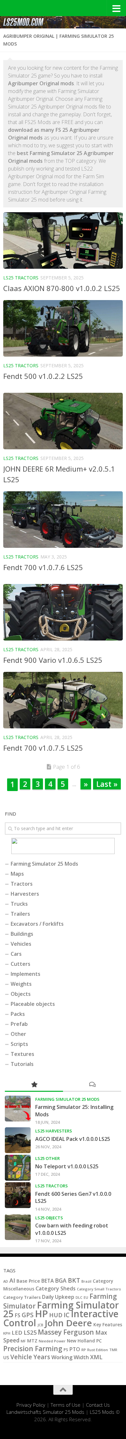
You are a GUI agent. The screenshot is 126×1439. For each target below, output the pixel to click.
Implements (25, 973)
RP (83, 1349)
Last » (107, 784)
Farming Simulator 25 (61, 1309)
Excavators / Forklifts (37, 923)
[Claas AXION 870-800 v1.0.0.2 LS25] (63, 240)
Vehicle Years (30, 1357)
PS (66, 1349)
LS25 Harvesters (53, 1131)
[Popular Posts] (34, 1085)
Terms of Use (65, 1405)
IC (66, 1315)
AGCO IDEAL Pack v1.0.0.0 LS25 (72, 1138)
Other (18, 1034)
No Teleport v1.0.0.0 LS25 (67, 1166)
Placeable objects (33, 1003)
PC (99, 1341)
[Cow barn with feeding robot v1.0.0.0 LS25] (18, 1227)
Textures (22, 1054)
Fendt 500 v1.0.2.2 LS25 (43, 376)
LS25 (30, 1332)
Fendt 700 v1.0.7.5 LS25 (43, 748)
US (6, 1357)
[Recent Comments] (92, 1085)
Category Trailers (22, 1297)
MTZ (32, 1341)
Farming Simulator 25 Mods (44, 863)
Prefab (19, 1023)
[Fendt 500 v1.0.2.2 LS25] (63, 328)
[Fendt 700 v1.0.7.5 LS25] (63, 700)
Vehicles (21, 943)
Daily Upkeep (58, 1296)
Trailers (20, 913)
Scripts (19, 1044)
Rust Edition (97, 1349)
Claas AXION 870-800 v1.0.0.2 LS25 (61, 288)
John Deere (68, 1323)
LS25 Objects (49, 1218)
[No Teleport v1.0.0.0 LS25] (18, 1168)
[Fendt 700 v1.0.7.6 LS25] (63, 519)
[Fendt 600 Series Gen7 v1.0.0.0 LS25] (18, 1195)
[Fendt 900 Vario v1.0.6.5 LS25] (63, 612)
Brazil (86, 1281)
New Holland (81, 1341)
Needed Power (52, 1341)
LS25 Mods (102, 1412)
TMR (113, 1349)
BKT (74, 1280)
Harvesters (25, 893)
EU (86, 1297)
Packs (18, 1013)
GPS (28, 1315)
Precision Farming (32, 1348)
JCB (40, 1325)
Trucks (19, 903)
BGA (61, 1280)
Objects (21, 993)
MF (23, 1341)
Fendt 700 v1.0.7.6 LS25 (43, 567)
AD (5, 1281)
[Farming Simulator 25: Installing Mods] (18, 1108)
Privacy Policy (30, 1405)
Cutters (20, 963)
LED (17, 1332)
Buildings (22, 933)
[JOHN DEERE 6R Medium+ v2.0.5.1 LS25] (63, 421)
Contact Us (98, 1405)
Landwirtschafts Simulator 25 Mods (45, 1412)
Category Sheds (56, 1288)
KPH (6, 1333)
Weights (21, 983)
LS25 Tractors (20, 278)
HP (41, 1313)
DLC (79, 1297)
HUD (55, 1315)
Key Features (107, 1324)
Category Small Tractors (99, 1289)
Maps (17, 873)
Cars (16, 953)
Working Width (70, 1357)
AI (12, 1280)
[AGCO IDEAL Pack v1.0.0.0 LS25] (18, 1140)
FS (17, 1315)
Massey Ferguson (66, 1332)
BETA (47, 1280)
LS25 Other (47, 1158)
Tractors (22, 883)
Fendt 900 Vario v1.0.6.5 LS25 (52, 660)
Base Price (28, 1281)
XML (96, 1357)
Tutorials (22, 1064)
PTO (74, 1349)
